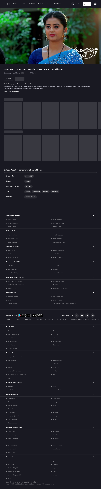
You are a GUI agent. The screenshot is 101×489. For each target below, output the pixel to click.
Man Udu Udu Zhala (58, 281)
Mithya (54, 405)
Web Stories (11, 464)
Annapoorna (56, 334)
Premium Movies (11, 352)
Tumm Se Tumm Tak (13, 334)
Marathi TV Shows (13, 223)
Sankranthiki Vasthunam (14, 371)
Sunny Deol (56, 431)
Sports (23, 4)
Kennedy (10, 364)
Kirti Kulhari (56, 438)
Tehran (10, 367)
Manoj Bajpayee (12, 445)
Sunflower (55, 412)
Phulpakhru (56, 285)
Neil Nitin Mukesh (57, 435)
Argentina (55, 464)
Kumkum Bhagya (12, 341)
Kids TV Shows (56, 345)
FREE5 (48, 4)
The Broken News (12, 423)
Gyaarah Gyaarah (12, 405)
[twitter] (87, 315)
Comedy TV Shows (58, 235)
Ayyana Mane (11, 398)
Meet (9, 300)
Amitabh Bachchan (58, 442)
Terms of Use (51, 319)
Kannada (20, 84)
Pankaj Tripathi (12, 449)
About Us (17, 319)
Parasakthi (55, 367)
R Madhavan (11, 431)
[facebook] (77, 315)
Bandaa (55, 371)
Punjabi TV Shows (57, 227)
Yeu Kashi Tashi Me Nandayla (16, 285)
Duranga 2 (55, 402)
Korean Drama (57, 341)
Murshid (10, 402)
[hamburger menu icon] (95, 3)
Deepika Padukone (13, 438)
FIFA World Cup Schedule (14, 475)
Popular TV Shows (11, 326)
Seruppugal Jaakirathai (14, 416)
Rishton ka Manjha (13, 297)
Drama (32, 84)
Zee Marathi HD (57, 390)
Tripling (55, 416)
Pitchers (55, 419)
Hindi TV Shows (12, 220)
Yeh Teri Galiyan (12, 269)
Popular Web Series (12, 394)
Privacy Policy (39, 319)
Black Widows (56, 398)
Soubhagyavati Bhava (12, 73)
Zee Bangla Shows (58, 257)
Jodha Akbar (11, 266)
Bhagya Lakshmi (12, 304)
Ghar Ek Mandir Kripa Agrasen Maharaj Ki (64, 304)
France (9, 478)
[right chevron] (6, 115)
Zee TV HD (11, 390)
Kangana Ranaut (57, 445)
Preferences (63, 319)
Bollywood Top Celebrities (14, 427)
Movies (40, 4)
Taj (53, 409)
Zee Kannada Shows (58, 250)
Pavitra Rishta (56, 266)
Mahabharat (11, 331)
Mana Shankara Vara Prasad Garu (17, 374)
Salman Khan (11, 442)
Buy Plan (87, 4)
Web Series (57, 4)
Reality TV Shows (57, 238)
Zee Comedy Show (58, 297)
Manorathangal (12, 409)
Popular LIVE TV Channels (14, 382)
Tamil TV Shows (12, 227)
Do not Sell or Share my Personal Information (83, 319)
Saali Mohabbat (12, 360)
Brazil (54, 471)
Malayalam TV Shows (58, 223)
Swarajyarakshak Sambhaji (60, 288)
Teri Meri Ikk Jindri (58, 273)
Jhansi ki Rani (11, 338)
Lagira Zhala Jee (12, 288)
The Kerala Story (57, 360)
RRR (54, 374)
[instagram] (82, 315)
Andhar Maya (11, 412)
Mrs (9, 378)
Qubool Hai (56, 269)
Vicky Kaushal (11, 452)
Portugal (55, 475)
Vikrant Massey (12, 435)
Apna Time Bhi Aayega (14, 273)
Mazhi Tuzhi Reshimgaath (15, 281)
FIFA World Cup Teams (14, 471)
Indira (54, 338)
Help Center (27, 319)
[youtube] (93, 315)
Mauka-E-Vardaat (57, 300)
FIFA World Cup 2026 (13, 468)
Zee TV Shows (11, 250)
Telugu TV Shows (57, 220)
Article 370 (56, 364)
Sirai (54, 357)
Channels (7, 319)
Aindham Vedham (12, 419)
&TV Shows (11, 254)
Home (15, 4)
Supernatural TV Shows (59, 242)
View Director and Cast (11, 92)
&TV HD (55, 386)
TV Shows (32, 4)
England (55, 468)
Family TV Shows (12, 242)
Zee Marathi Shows (13, 257)
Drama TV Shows (12, 235)
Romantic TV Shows (13, 238)
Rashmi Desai (56, 449)
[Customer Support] (77, 4)
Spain (54, 461)
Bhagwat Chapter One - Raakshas (17, 357)
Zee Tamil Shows (57, 254)
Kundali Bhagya (12, 345)
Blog (9, 461)
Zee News (10, 386)
